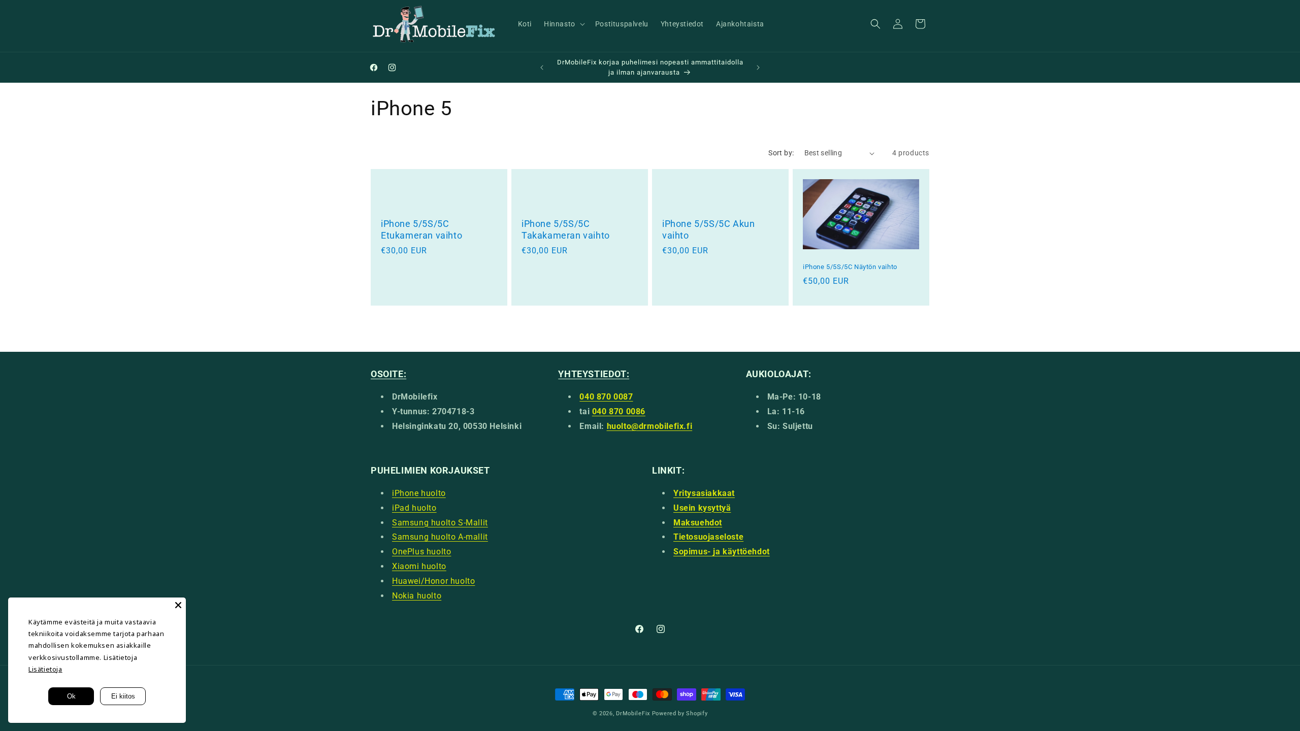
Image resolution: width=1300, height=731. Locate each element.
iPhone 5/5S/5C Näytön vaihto (850, 267)
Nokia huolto (416, 596)
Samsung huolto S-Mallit (440, 522)
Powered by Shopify (680, 713)
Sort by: (781, 153)
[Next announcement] (758, 67)
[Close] (178, 605)
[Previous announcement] (542, 67)
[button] (563, 24)
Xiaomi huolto (419, 566)
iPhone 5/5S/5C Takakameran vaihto (566, 229)
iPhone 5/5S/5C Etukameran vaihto (421, 229)
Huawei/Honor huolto (433, 581)
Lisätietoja (45, 669)
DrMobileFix (633, 713)
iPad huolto (414, 508)
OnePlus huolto (421, 551)
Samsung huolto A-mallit (440, 537)
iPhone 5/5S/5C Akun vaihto (708, 229)
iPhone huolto (419, 493)
